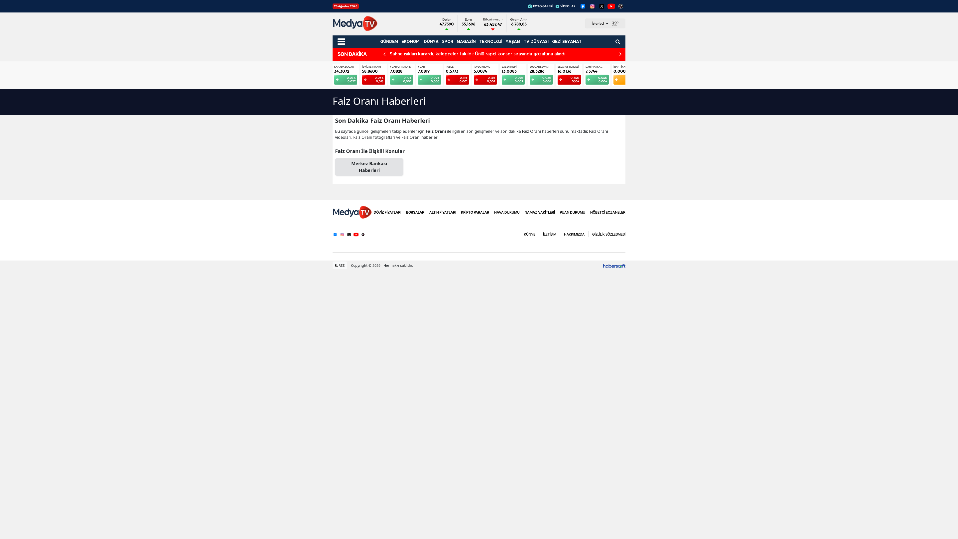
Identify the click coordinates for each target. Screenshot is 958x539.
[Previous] (384, 54)
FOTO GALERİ (543, 6)
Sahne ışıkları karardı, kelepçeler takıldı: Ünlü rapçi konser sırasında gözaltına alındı (477, 54)
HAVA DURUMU (507, 212)
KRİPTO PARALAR (475, 212)
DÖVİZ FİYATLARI (387, 212)
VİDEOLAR (568, 6)
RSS (341, 265)
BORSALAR (415, 212)
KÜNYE (529, 234)
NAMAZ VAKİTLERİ (540, 212)
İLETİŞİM (549, 234)
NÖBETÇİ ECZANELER (607, 212)
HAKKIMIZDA (574, 234)
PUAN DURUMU (572, 212)
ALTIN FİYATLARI (442, 212)
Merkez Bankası (369, 166)
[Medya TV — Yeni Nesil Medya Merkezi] (352, 212)
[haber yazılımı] (614, 265)
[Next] (620, 54)
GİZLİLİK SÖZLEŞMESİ (608, 234)
